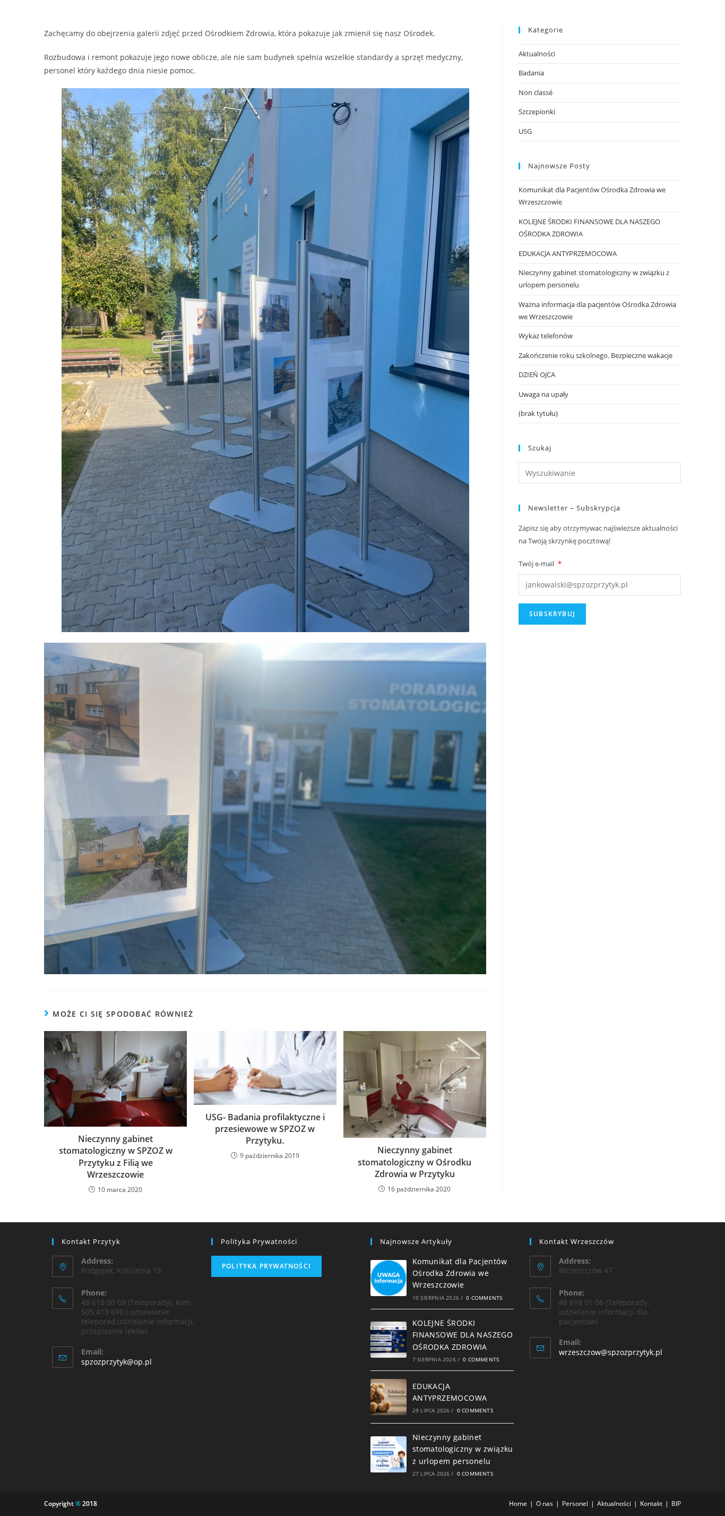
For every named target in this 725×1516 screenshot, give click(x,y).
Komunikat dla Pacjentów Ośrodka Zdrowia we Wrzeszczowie (459, 1273)
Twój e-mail (540, 563)
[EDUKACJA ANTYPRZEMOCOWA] (388, 1397)
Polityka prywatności (266, 1266)
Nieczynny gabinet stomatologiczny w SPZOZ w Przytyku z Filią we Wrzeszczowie (115, 1156)
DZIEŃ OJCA (537, 374)
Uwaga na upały (543, 394)
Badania (531, 73)
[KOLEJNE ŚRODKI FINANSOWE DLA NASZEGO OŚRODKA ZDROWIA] (388, 1340)
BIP (676, 1503)
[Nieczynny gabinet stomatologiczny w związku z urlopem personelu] (388, 1454)
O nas (544, 1503)
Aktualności (537, 53)
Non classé (536, 92)
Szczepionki (537, 111)
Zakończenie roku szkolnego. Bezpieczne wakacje (595, 355)
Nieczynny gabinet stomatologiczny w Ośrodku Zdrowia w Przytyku (414, 1162)
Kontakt (651, 1503)
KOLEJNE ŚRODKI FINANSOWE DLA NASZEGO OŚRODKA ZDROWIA (462, 1335)
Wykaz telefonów (546, 335)
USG (525, 131)
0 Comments (484, 1297)
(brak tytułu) (538, 413)
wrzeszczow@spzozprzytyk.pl (610, 1352)
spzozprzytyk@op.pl (116, 1362)
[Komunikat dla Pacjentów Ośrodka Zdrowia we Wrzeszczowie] (388, 1278)
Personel (575, 1503)
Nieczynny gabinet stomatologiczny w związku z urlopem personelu (462, 1449)
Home (518, 1503)
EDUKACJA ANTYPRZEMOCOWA (568, 253)
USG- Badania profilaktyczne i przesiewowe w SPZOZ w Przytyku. (265, 1129)
